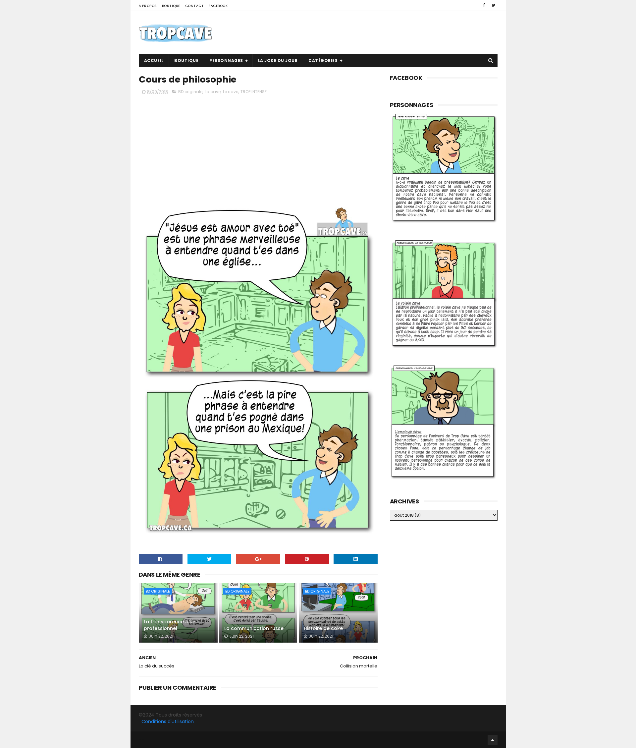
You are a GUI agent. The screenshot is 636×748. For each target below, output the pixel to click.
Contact (194, 5)
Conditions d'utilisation (167, 721)
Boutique (171, 5)
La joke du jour (278, 60)
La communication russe (254, 628)
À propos (148, 5)
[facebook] (484, 5)
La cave (213, 91)
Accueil (154, 60)
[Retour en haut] (493, 740)
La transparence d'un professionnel (169, 625)
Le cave (230, 91)
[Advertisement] (377, 32)
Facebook (218, 5)
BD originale (190, 91)
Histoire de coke (323, 628)
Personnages (226, 60)
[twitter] (493, 5)
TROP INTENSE (253, 91)
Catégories (323, 60)
